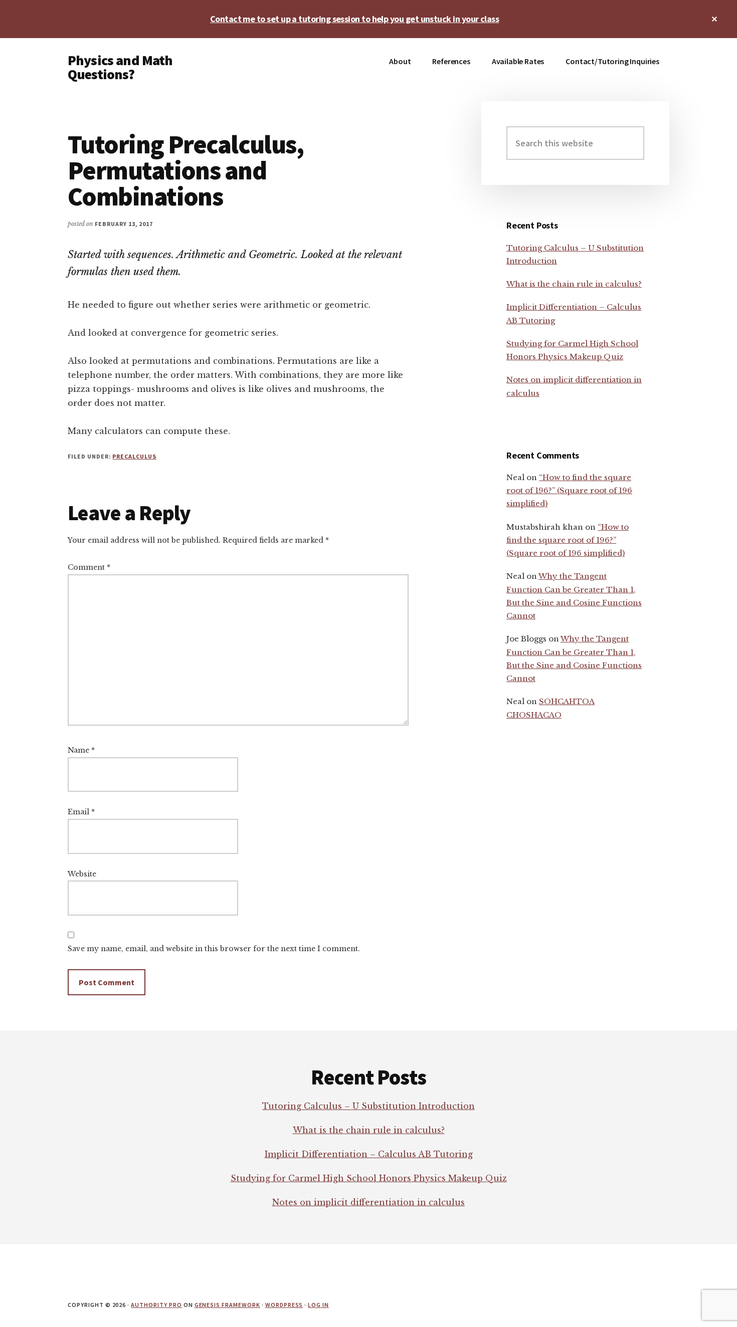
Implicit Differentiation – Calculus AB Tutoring (369, 1154)
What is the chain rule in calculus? (574, 284)
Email (81, 811)
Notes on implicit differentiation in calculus (368, 1202)
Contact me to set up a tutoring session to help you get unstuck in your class (354, 19)
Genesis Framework (227, 1304)
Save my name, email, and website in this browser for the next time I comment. (214, 948)
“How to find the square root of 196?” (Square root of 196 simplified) (569, 491)
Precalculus (134, 456)
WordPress (284, 1304)
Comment (89, 567)
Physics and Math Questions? (120, 67)
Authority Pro (156, 1304)
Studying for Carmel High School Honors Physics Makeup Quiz (369, 1178)
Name (81, 750)
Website (82, 873)
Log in (318, 1304)
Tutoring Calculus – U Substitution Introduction (368, 1106)
